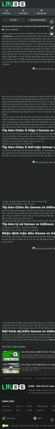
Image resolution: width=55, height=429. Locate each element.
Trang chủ (8, 378)
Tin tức (17, 378)
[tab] (13, 20)
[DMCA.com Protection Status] (5, 425)
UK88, (26, 122)
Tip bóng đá (27, 378)
